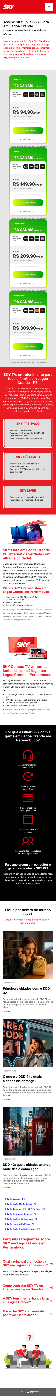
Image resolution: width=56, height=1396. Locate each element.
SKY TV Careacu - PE (15, 1199)
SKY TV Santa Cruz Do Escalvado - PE (22, 1229)
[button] (49, 7)
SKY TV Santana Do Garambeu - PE (21, 1219)
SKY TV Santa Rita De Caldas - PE (20, 1204)
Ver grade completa (28, 139)
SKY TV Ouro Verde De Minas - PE (20, 1214)
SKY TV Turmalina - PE (15, 1209)
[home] (9, 6)
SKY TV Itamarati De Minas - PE (19, 1224)
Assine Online (28, 130)
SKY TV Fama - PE (36, 1209)
